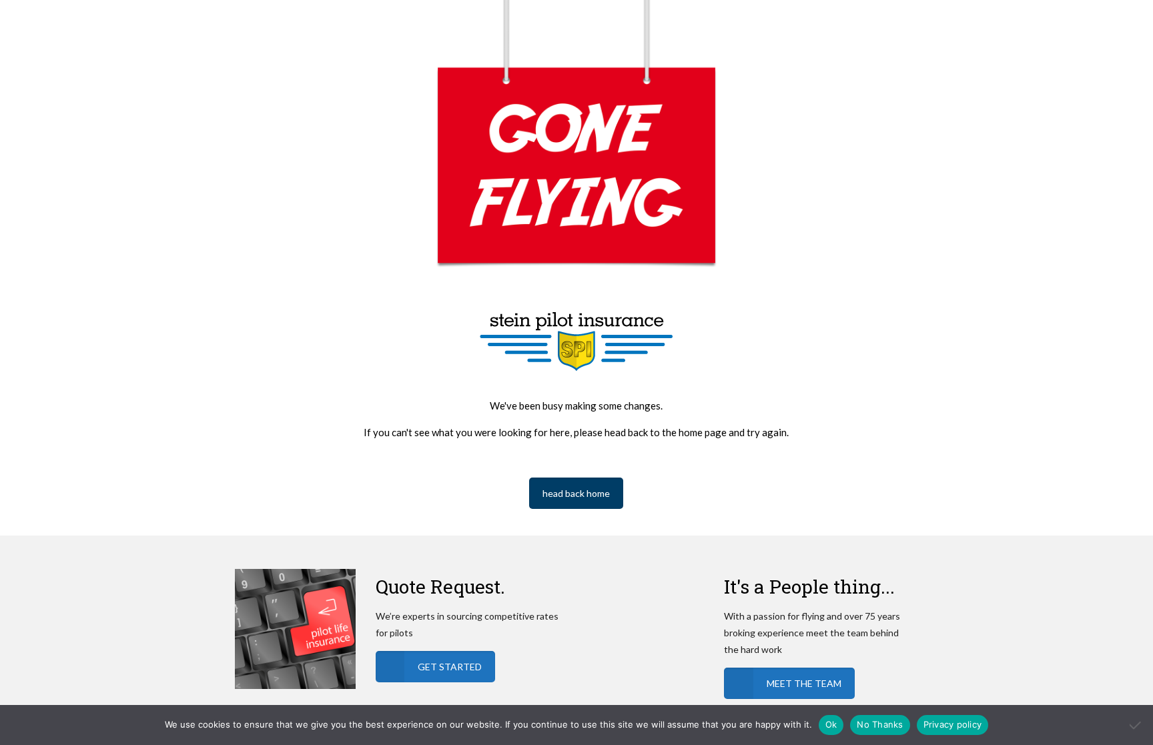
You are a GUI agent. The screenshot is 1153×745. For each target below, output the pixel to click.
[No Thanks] (1136, 725)
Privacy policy (952, 724)
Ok (831, 724)
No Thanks (880, 724)
